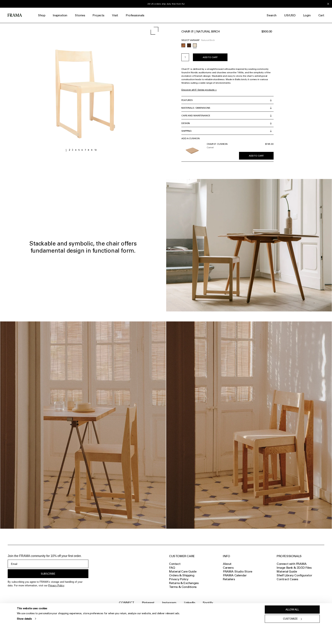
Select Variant (190, 40)
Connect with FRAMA (292, 564)
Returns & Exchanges (183, 583)
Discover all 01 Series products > (199, 89)
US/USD (289, 15)
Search (271, 15)
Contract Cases (287, 579)
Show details (24, 618)
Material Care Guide (182, 571)
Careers (228, 567)
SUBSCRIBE (48, 573)
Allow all (292, 609)
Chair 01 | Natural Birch (200, 31)
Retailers (229, 579)
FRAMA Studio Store (237, 571)
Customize (290, 618)
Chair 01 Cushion (217, 144)
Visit (115, 15)
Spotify (208, 602)
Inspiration (60, 15)
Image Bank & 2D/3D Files (294, 567)
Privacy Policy (56, 585)
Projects (98, 15)
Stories (80, 15)
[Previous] (40, 88)
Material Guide (287, 571)
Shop (41, 15)
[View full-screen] (154, 30)
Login (307, 15)
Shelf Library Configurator (294, 575)
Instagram (169, 602)
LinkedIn (189, 602)
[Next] (121, 88)
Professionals (135, 15)
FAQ (172, 567)
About (227, 564)
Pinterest (148, 602)
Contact (174, 564)
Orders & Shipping (181, 575)
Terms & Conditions (183, 587)
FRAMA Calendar (235, 575)
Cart (321, 15)
